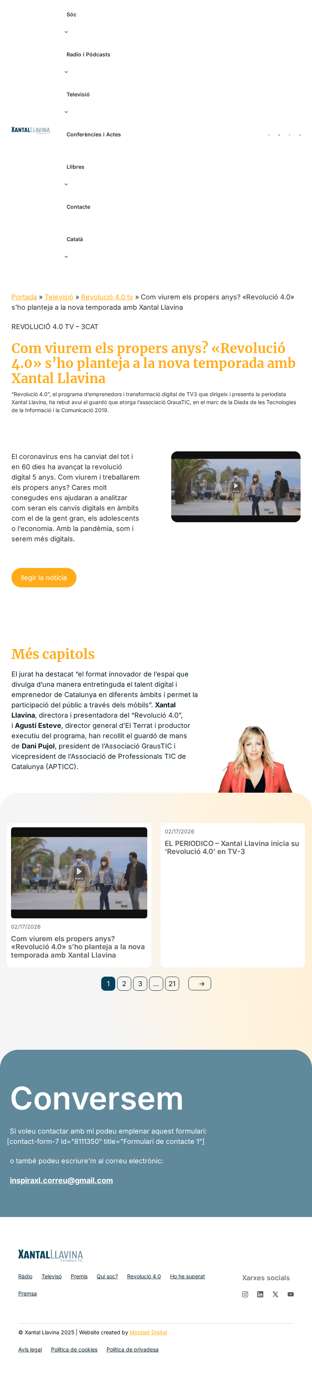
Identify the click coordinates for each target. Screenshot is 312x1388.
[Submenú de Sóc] (64, 30)
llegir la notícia (44, 578)
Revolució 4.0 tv (107, 297)
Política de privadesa (133, 1349)
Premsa (27, 1293)
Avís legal (30, 1349)
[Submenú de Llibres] (64, 182)
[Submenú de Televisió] (64, 110)
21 (172, 984)
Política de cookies (74, 1349)
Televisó (51, 1276)
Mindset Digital (148, 1332)
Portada (24, 297)
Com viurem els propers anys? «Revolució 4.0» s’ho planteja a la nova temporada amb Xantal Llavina (78, 947)
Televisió (59, 297)
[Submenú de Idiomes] (64, 254)
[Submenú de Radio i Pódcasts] (64, 70)
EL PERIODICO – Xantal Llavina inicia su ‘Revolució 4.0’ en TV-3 (232, 848)
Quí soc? (107, 1276)
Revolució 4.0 (144, 1276)
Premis (79, 1276)
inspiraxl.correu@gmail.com (61, 1180)
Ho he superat (187, 1276)
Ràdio (25, 1276)
